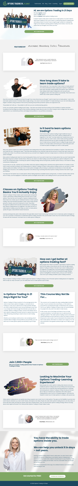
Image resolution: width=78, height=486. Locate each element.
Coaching (54, 3)
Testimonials (37, 3)
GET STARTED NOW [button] (68, 3)
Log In (60, 3)
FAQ (43, 3)
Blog (46, 3)
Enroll (50, 3)
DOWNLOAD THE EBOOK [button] (57, 476)
